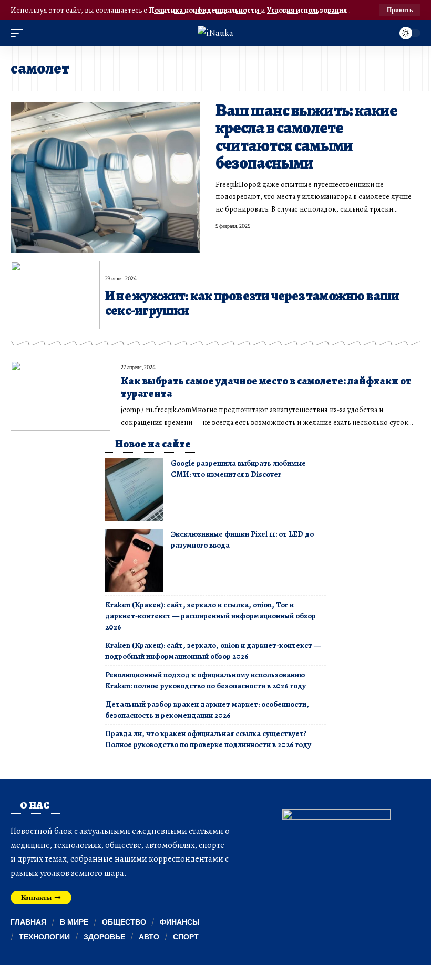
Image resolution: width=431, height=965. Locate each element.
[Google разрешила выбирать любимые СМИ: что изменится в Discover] (134, 489)
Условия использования (307, 10)
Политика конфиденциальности (205, 10)
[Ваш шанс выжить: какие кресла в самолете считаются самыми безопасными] (105, 177)
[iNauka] (215, 32)
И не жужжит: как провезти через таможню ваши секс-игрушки (252, 303)
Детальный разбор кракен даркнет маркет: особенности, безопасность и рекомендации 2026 (207, 709)
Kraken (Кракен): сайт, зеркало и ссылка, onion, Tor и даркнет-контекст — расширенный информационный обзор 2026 (210, 616)
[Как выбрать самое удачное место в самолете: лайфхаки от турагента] (60, 396)
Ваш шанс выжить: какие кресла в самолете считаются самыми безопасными (306, 137)
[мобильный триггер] (19, 33)
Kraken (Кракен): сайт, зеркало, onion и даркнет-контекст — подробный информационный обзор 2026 (213, 651)
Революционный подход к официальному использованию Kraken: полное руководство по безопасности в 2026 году (205, 680)
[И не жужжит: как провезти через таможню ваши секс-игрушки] (55, 295)
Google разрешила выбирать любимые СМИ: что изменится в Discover (238, 468)
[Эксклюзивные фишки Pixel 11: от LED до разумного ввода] (134, 560)
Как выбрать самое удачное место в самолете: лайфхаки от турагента (266, 387)
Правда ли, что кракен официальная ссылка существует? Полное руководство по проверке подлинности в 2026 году (208, 739)
